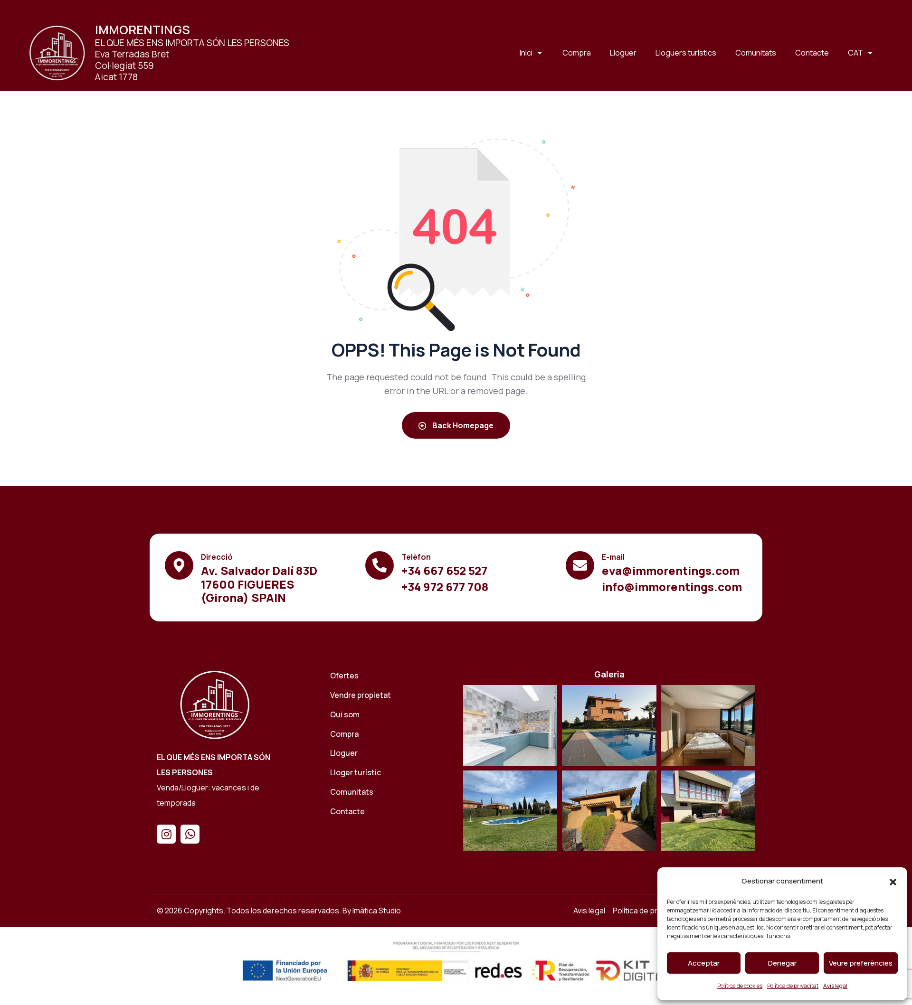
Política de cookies (739, 986)
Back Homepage (462, 425)
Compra (576, 52)
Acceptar (704, 963)
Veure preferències (861, 963)
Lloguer (623, 52)
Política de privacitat (792, 986)
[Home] (214, 704)
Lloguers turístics (686, 52)
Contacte (812, 52)
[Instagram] (166, 834)
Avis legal (835, 986)
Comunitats (755, 52)
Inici (526, 52)
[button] (893, 881)
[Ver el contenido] (57, 52)
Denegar (782, 963)
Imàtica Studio (376, 910)
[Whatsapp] (190, 834)
